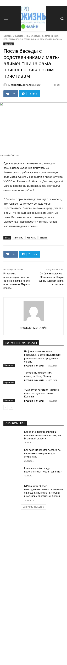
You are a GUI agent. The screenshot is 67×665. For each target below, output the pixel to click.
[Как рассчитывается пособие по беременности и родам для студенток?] (12, 454)
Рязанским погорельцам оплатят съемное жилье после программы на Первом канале (16, 281)
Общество (18, 35)
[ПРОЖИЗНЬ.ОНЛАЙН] (5, 85)
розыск (43, 237)
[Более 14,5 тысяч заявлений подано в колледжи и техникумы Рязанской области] (12, 436)
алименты (18, 237)
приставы (31, 237)
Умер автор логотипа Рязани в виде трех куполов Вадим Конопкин (41, 393)
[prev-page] (5, 407)
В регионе (9, 365)
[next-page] (11, 407)
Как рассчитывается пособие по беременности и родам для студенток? (42, 453)
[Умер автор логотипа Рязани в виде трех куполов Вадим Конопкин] (12, 394)
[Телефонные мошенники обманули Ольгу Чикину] (12, 377)
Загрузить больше (32, 506)
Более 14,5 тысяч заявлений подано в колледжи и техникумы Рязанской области (42, 435)
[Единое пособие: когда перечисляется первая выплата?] (12, 473)
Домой (7, 35)
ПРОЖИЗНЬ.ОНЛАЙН (21, 85)
